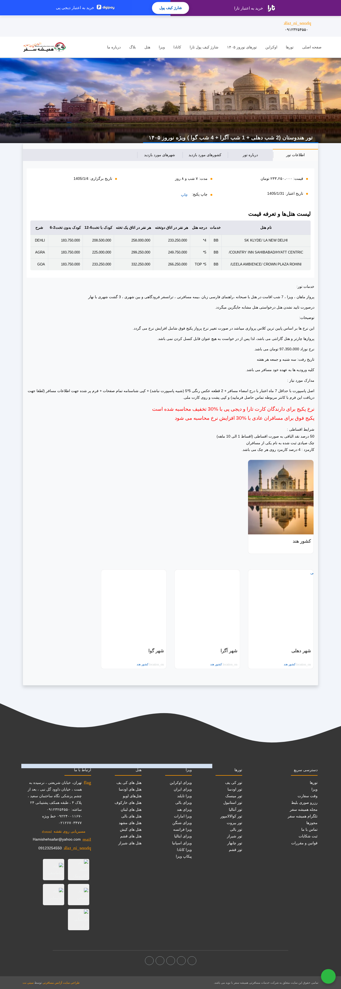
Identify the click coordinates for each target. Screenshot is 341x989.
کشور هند (302, 541)
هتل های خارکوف (128, 802)
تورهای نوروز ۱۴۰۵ (242, 47)
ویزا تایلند (184, 796)
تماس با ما (309, 829)
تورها (290, 47)
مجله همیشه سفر (304, 809)
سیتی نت (28, 982)
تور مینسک (233, 796)
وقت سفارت (308, 796)
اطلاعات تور (295, 155)
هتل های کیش (130, 829)
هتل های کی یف (128, 782)
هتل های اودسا (130, 789)
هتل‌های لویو (132, 796)
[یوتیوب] (160, 960)
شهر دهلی (301, 650)
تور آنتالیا (235, 809)
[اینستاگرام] (181, 960)
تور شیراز (234, 836)
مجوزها (312, 823)
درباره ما (114, 47)
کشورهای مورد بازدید (205, 155)
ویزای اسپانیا (182, 843)
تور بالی (236, 829)
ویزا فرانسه (182, 829)
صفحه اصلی (312, 47)
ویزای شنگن (182, 823)
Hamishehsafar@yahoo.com (57, 839)
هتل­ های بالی (131, 816)
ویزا (162, 47)
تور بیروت (234, 823)
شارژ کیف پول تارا (204, 47)
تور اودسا (235, 789)
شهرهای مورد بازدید (159, 155)
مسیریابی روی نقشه (64, 831)
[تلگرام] (170, 960)
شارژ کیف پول (170, 8)
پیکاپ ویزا (184, 856)
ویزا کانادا (184, 849)
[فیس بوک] (192, 960)
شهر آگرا (229, 650)
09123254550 (50, 848)
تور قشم (235, 849)
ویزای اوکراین (181, 782)
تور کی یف (233, 782)
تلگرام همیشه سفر (303, 816)
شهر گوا (156, 650)
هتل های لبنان (131, 809)
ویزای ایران (183, 789)
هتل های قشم (130, 836)
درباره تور (250, 155)
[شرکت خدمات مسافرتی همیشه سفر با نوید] (44, 47)
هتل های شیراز (129, 843)
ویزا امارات (183, 816)
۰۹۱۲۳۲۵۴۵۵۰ (297, 26)
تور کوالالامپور (231, 816)
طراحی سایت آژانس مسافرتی (61, 982)
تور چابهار (234, 843)
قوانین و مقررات (304, 843)
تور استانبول (232, 802)
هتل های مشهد (130, 823)
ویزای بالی (183, 802)
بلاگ (132, 47)
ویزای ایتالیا (183, 836)
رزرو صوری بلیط (304, 802)
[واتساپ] (149, 960)
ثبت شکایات (308, 836)
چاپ (184, 195)
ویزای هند (184, 809)
